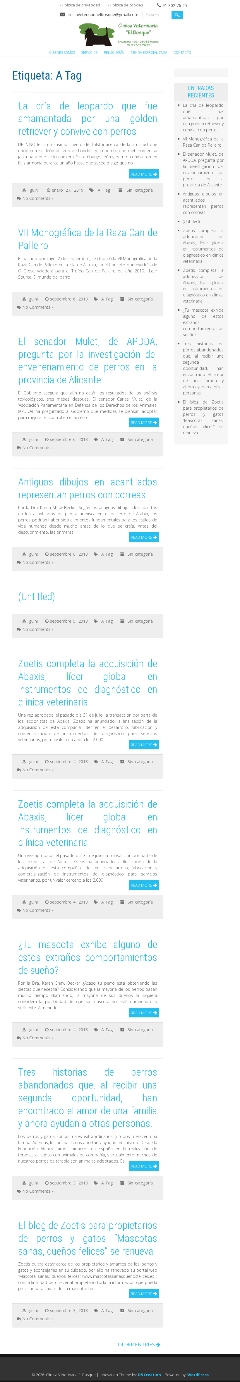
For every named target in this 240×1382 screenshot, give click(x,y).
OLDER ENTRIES (137, 1344)
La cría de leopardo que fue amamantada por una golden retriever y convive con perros (203, 117)
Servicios (89, 52)
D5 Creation (149, 1374)
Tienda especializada (148, 52)
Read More (141, 174)
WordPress (198, 1374)
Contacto (182, 52)
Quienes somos (62, 52)
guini (34, 190)
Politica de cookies (126, 5)
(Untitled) (191, 221)
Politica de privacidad (81, 5)
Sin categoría (140, 190)
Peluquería (114, 52)
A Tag (104, 190)
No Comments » (38, 198)
